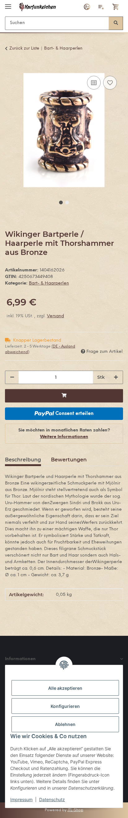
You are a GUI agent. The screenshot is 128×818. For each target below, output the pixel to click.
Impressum (21, 799)
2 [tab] (67, 202)
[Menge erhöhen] (116, 377)
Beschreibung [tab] (23, 460)
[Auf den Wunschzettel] (110, 83)
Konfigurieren (65, 706)
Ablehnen (65, 724)
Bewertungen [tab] (69, 460)
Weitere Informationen (64, 437)
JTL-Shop (75, 810)
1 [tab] (61, 202)
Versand (55, 316)
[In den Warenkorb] (10, 67)
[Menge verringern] (12, 377)
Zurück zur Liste (24, 48)
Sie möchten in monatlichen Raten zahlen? (64, 433)
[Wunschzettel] (101, 7)
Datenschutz (52, 799)
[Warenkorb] (116, 7)
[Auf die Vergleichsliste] (94, 83)
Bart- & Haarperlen (49, 283)
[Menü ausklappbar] (8, 4)
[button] (87, 7)
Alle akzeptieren (65, 688)
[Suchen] (116, 23)
